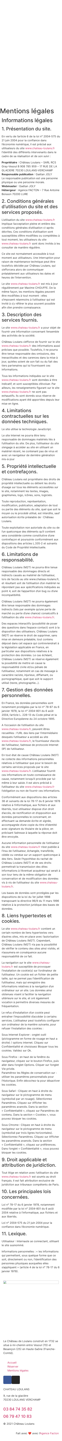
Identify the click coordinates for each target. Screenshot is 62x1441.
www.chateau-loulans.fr (40, 148)
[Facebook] (7, 1380)
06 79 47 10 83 (17, 1416)
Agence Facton (49, 1433)
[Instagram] (16, 1380)
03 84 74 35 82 (17, 1409)
